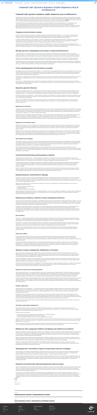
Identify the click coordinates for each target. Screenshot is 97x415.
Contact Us (20, 408)
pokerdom (67, 19)
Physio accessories (52, 2)
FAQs (19, 411)
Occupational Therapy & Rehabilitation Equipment (39, 2)
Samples (35, 408)
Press (4, 411)
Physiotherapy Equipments (60, 2)
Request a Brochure (52, 408)
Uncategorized (17, 384)
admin (16, 381)
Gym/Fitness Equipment (19, 2)
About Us (4, 408)
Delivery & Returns (21, 409)
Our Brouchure (36, 409)
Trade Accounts (51, 409)
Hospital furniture (27, 2)
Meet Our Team (5, 409)
